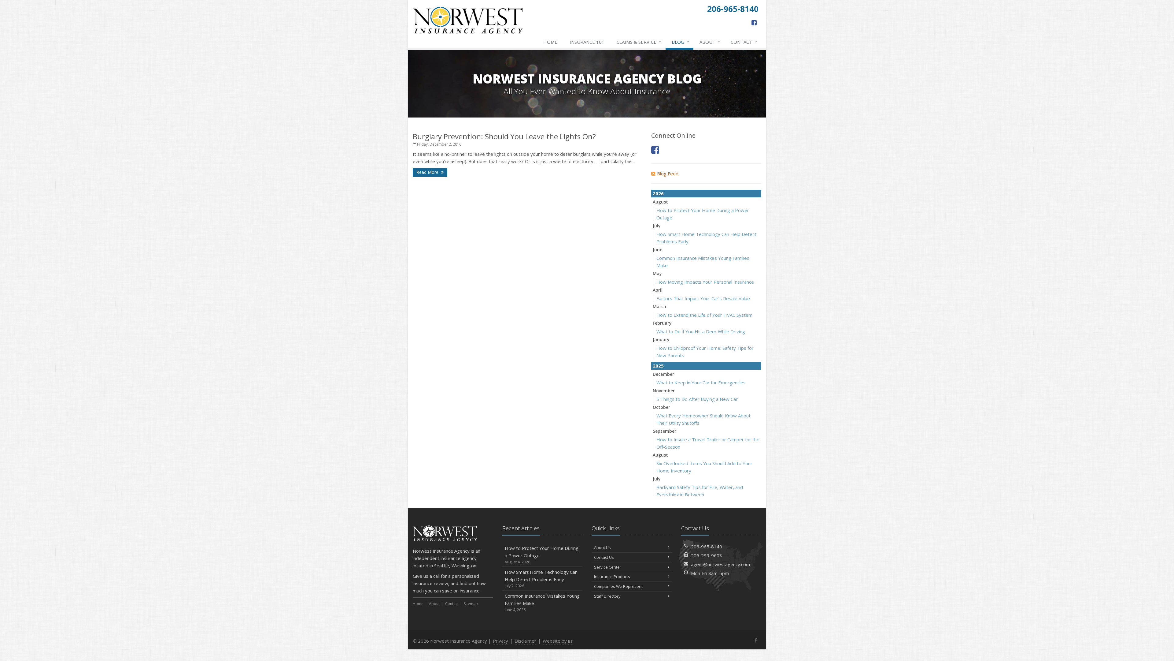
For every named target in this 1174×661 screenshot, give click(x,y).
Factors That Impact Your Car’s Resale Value (703, 298)
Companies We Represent (618, 586)
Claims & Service (639, 42)
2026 (658, 193)
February (662, 323)
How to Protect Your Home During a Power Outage (541, 555)
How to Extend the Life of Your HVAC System (704, 315)
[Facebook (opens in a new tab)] (754, 22)
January (661, 339)
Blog (680, 42)
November (664, 391)
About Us (602, 547)
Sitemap (471, 603)
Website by (558, 641)
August (660, 202)
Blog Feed (667, 173)
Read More (428, 172)
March (659, 306)
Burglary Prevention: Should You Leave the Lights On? (504, 136)
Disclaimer (525, 641)
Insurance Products (612, 576)
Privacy (500, 641)
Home (550, 42)
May (657, 273)
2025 (658, 366)
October (661, 407)
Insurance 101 (587, 42)
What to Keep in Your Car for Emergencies (701, 382)
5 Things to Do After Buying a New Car (697, 399)
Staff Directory (607, 596)
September (664, 431)
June (657, 249)
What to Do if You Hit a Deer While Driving (700, 331)
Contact (744, 42)
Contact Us (604, 557)
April (658, 290)
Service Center (607, 567)
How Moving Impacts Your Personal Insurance (705, 282)
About (710, 42)
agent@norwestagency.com (720, 564)
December (663, 374)
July (657, 226)
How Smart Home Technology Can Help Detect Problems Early (541, 578)
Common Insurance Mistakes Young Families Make (542, 602)
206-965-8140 (706, 546)
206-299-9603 (706, 555)
